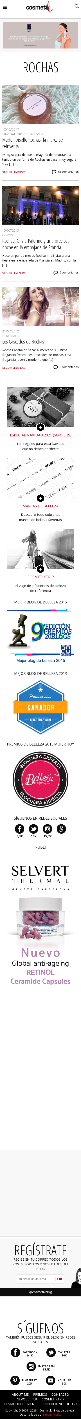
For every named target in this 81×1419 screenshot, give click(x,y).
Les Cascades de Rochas (23, 341)
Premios (40, 1394)
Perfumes (34, 134)
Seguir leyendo (13, 172)
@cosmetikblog (40, 1292)
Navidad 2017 (13, 134)
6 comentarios (69, 272)
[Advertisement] (40, 1074)
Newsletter (27, 1399)
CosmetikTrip (53, 1399)
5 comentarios (69, 367)
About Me (20, 1394)
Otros (7, 235)
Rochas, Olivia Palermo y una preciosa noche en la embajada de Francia (36, 244)
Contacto (60, 1394)
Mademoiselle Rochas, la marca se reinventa (32, 143)
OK (59, 1278)
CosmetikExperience (21, 1404)
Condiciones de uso (60, 1404)
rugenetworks (52, 1415)
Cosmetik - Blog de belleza (56, 1410)
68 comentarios (68, 172)
